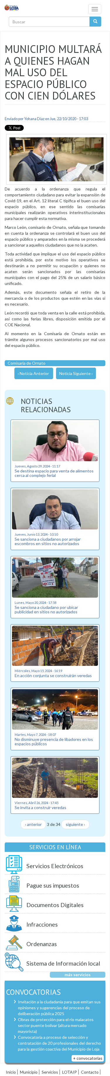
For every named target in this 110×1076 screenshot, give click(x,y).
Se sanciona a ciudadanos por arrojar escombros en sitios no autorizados (48, 541)
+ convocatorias (87, 1058)
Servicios (50, 1072)
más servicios (78, 974)
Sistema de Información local (63, 963)
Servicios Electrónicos (54, 866)
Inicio (11, 1072)
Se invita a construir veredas (40, 807)
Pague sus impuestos (52, 885)
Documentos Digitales (55, 904)
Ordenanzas (41, 943)
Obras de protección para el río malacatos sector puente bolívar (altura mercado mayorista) (56, 1025)
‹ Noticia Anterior (33, 373)
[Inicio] (11, 7)
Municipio (29, 1072)
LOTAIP (69, 1072)
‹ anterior (33, 824)
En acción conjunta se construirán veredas (53, 675)
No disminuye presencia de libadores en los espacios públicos (54, 741)
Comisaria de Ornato (26, 363)
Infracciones (42, 924)
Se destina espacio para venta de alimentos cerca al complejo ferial (54, 473)
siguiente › (75, 824)
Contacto (90, 1072)
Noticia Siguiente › (76, 373)
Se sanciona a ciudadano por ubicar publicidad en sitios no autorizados (46, 609)
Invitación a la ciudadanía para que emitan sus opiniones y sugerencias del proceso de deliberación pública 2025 (59, 1007)
